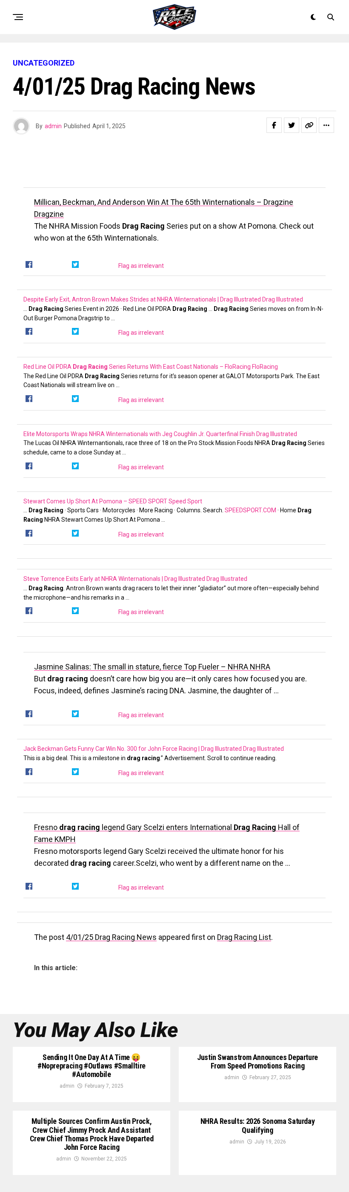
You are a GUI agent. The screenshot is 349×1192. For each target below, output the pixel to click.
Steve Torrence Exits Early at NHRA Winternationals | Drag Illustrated (114, 578)
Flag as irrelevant (141, 265)
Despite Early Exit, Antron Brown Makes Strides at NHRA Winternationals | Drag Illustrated (142, 299)
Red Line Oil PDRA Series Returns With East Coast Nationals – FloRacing (137, 366)
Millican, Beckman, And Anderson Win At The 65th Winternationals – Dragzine (163, 202)
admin (53, 126)
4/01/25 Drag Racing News (111, 937)
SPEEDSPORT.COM (250, 510)
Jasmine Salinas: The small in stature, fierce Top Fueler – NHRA (142, 666)
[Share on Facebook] (274, 125)
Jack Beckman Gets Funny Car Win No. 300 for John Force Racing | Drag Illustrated (133, 748)
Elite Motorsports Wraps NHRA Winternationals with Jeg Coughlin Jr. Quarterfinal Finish (139, 434)
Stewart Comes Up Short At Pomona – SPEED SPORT (96, 501)
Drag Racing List (244, 937)
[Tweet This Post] (291, 125)
